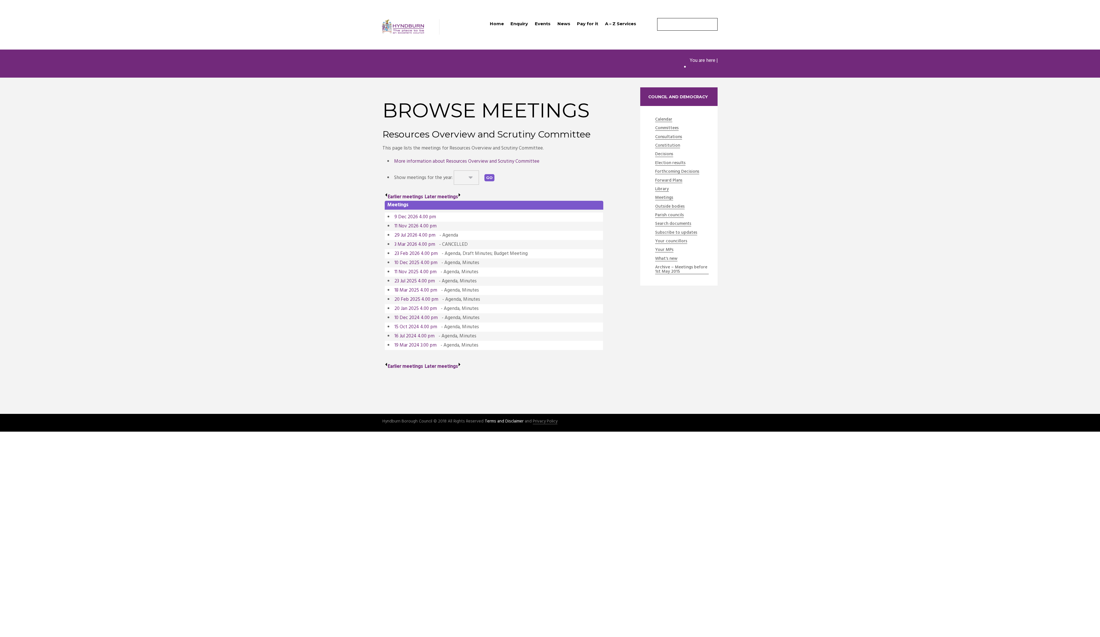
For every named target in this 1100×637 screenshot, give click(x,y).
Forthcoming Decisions (677, 172)
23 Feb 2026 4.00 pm (416, 253)
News (563, 23)
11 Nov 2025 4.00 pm (415, 272)
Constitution (667, 145)
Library (662, 189)
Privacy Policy (545, 421)
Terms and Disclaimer (504, 421)
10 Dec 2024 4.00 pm (416, 318)
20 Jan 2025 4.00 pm (415, 308)
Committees (667, 128)
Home (497, 23)
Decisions (664, 154)
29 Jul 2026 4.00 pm (414, 235)
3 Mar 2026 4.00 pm (414, 244)
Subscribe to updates (676, 233)
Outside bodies (670, 207)
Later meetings (441, 197)
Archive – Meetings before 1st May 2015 (681, 269)
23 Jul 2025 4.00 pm (414, 281)
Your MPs (664, 250)
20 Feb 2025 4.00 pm (416, 299)
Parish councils (669, 215)
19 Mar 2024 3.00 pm (415, 345)
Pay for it (587, 23)
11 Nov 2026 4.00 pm (415, 226)
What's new (666, 259)
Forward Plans (668, 180)
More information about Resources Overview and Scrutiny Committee (466, 161)
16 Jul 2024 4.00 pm (414, 336)
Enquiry (519, 23)
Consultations (668, 137)
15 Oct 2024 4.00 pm (415, 327)
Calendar (663, 119)
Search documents (673, 224)
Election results (670, 163)
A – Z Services (620, 23)
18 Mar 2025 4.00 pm (415, 290)
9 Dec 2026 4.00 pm (415, 217)
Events (543, 23)
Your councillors (671, 241)
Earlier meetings (405, 197)
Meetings (699, 67)
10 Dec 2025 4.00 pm (415, 263)
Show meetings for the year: (424, 178)
